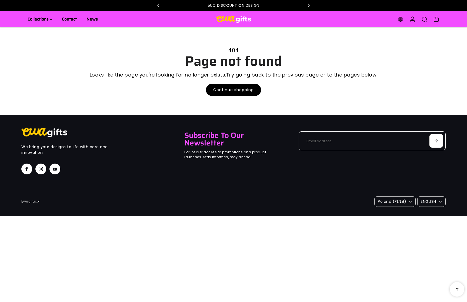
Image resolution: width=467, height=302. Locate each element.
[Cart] (436, 19)
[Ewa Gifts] (233, 19)
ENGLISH (428, 201)
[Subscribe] (436, 141)
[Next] (308, 5)
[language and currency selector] (400, 19)
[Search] (424, 19)
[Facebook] (26, 169)
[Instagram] (40, 169)
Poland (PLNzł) (392, 201)
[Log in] (412, 19)
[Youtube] (54, 169)
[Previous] (158, 5)
